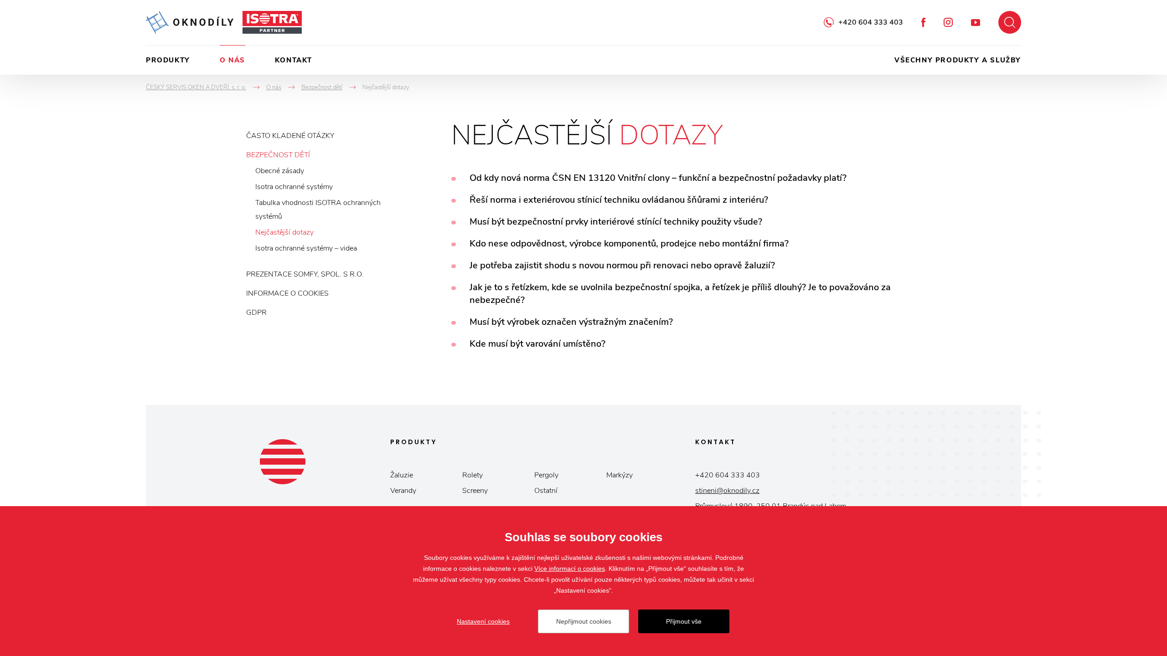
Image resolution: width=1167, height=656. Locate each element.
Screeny (475, 491)
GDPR (256, 313)
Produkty (168, 60)
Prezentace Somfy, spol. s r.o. (305, 274)
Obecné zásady (279, 171)
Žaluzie (401, 475)
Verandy (403, 491)
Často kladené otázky (290, 136)
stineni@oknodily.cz (727, 491)
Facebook (923, 22)
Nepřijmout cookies (583, 621)
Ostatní (546, 491)
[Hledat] (1009, 22)
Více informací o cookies (569, 568)
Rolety (472, 475)
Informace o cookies (287, 293)
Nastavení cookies (483, 621)
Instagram (948, 22)
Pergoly (546, 475)
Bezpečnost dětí (278, 155)
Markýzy (619, 475)
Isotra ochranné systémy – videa (306, 248)
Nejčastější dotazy (284, 232)
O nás (232, 60)
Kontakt (293, 60)
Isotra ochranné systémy (294, 187)
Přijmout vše (684, 621)
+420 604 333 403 (870, 22)
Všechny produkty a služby (957, 60)
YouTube (975, 22)
